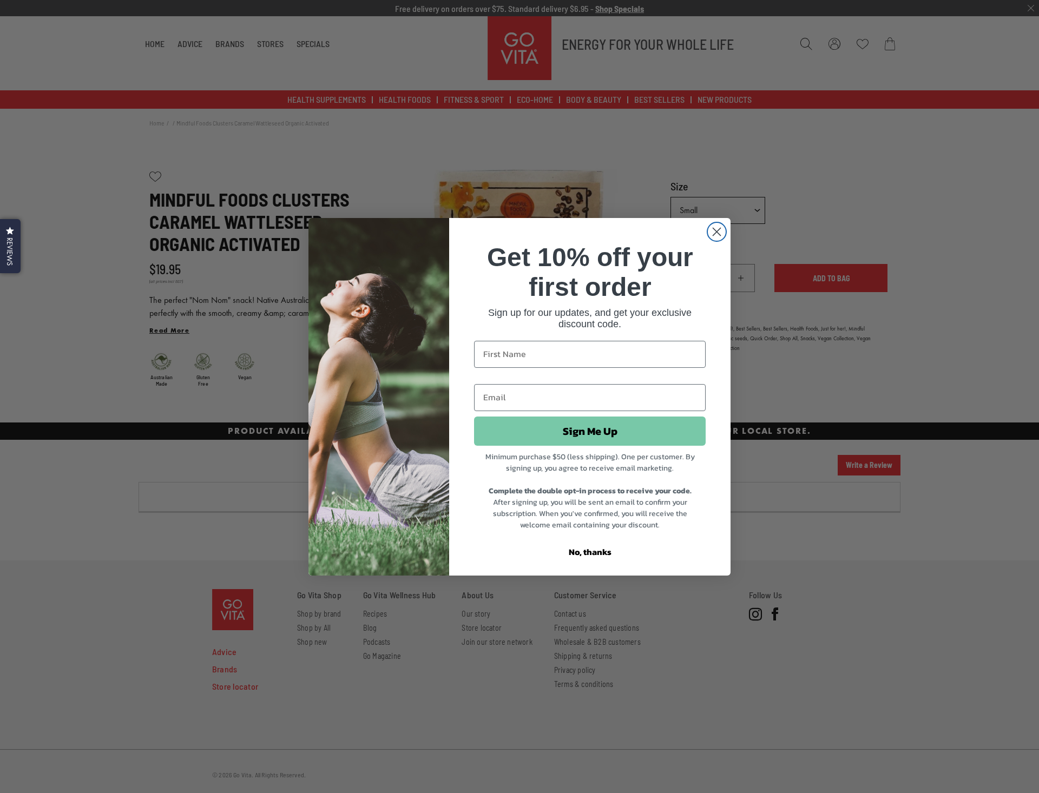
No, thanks (590, 551)
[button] (10, 246)
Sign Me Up (590, 431)
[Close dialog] (716, 231)
